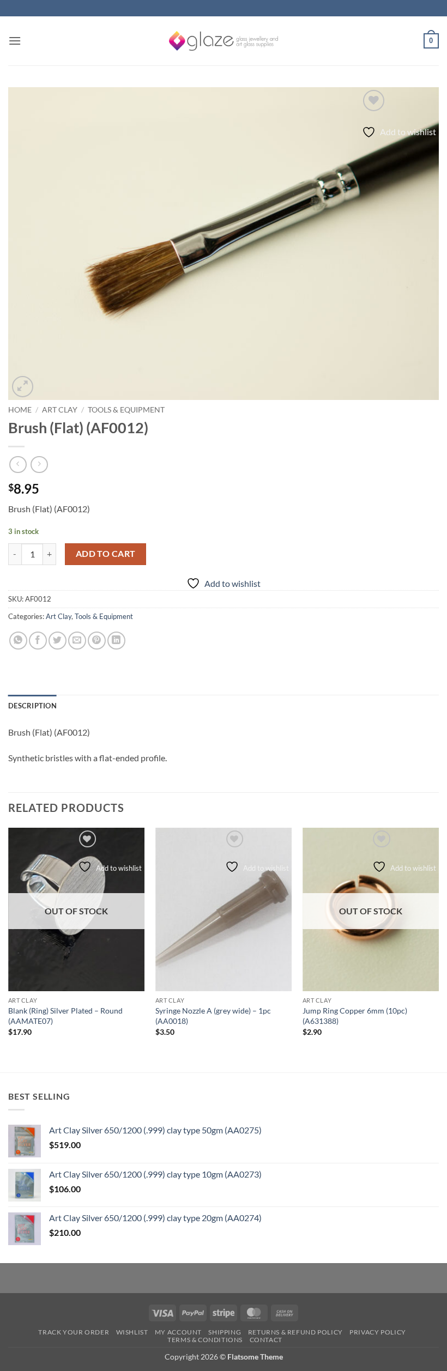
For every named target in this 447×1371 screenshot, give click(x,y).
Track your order (73, 1332)
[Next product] (17, 464)
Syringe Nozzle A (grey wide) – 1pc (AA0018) (213, 1016)
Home (20, 409)
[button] (14, 40)
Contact (266, 1340)
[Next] (438, 949)
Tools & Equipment (126, 409)
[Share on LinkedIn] (116, 641)
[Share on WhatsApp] (18, 641)
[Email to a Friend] (77, 641)
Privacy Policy (377, 1332)
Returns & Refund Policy (295, 1332)
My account (178, 1332)
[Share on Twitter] (58, 641)
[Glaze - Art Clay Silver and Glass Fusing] (223, 41)
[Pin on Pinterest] (97, 641)
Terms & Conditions (205, 1340)
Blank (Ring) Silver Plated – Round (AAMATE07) (65, 1016)
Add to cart (106, 554)
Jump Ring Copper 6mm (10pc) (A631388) (355, 1016)
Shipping (224, 1332)
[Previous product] (39, 464)
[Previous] (9, 949)
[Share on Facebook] (38, 641)
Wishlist (132, 1332)
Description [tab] (32, 705)
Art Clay (59, 409)
